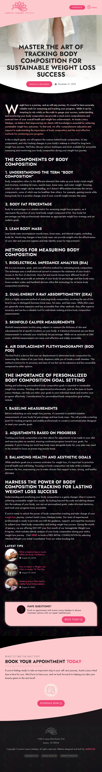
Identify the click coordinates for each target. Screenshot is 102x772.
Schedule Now (49, 703)
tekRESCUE (90, 749)
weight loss (10, 517)
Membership (77, 7)
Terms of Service (68, 756)
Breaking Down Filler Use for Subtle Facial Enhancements (32, 582)
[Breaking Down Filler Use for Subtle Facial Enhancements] (11, 584)
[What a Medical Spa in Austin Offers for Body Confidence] (11, 555)
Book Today (72, 619)
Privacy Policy (48, 756)
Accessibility (30, 756)
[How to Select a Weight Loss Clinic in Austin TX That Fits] (11, 570)
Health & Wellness (39, 84)
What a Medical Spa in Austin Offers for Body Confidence (32, 553)
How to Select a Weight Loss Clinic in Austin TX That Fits (32, 568)
